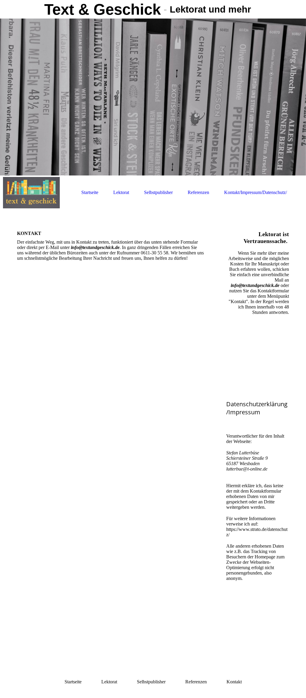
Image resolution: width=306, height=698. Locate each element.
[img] (153, 97)
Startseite (89, 192)
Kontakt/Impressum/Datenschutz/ (255, 192)
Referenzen (198, 192)
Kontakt (234, 681)
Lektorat (121, 192)
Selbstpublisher (158, 192)
